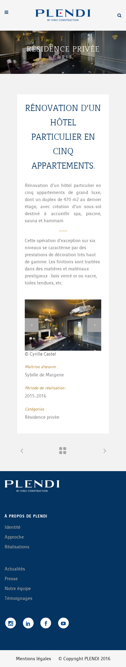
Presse (11, 578)
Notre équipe (18, 588)
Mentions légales (33, 658)
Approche (14, 537)
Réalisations (17, 547)
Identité (12, 527)
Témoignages (18, 598)
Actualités (15, 569)
